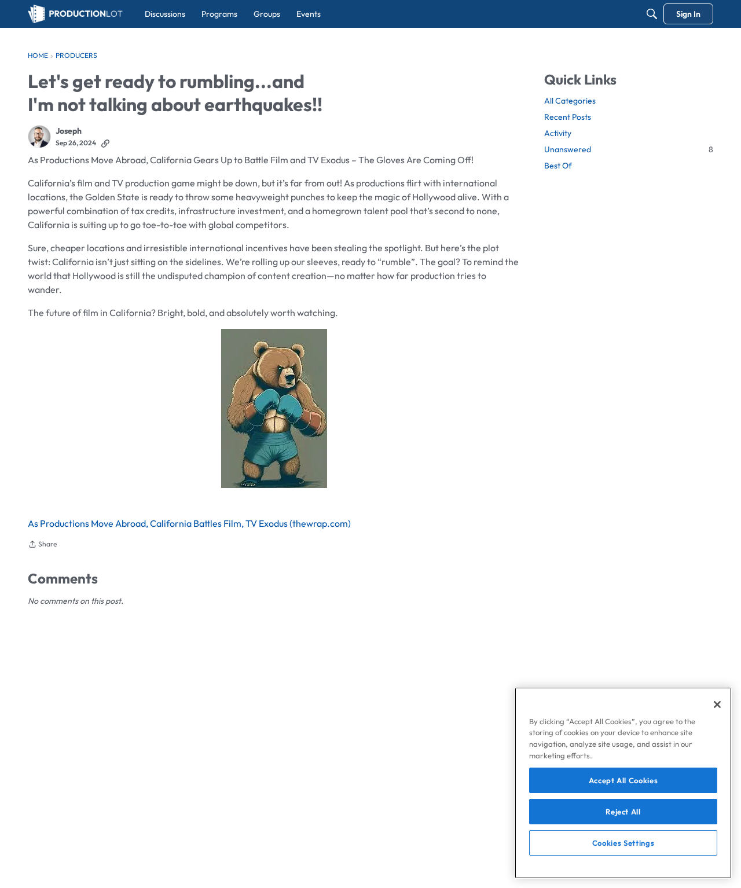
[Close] (717, 704)
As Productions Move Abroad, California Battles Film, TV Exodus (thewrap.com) (189, 523)
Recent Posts (567, 117)
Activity (557, 133)
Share (42, 545)
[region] (623, 783)
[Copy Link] (105, 143)
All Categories (570, 101)
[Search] (651, 13)
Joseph (69, 131)
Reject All (623, 811)
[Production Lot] (75, 14)
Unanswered (628, 149)
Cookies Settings (623, 842)
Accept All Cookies (623, 780)
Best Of (558, 165)
